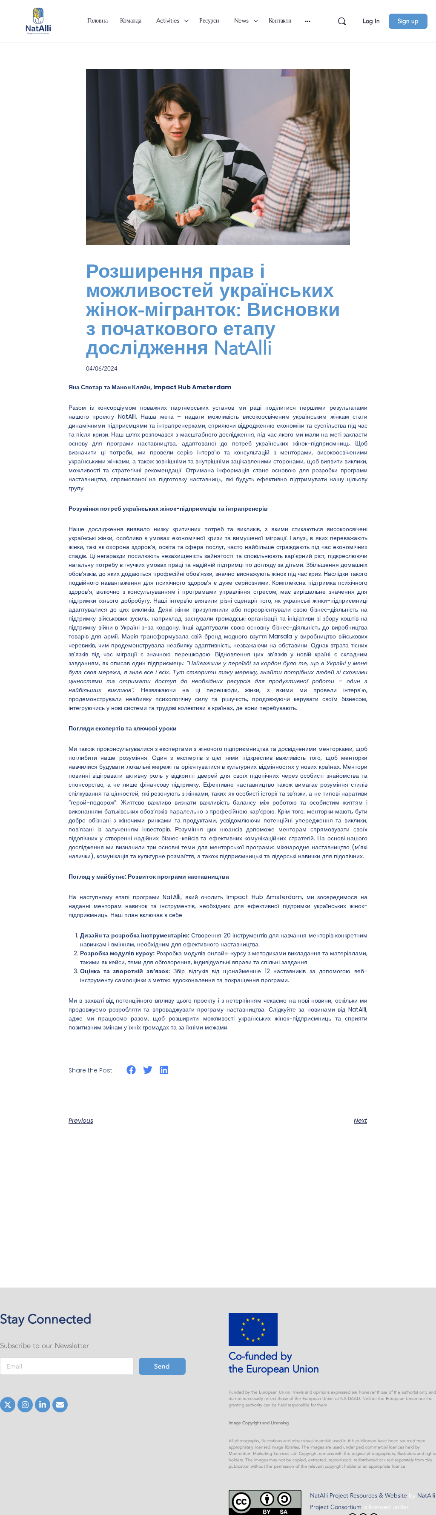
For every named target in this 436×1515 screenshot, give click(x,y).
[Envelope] (60, 1404)
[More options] (307, 21)
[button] (131, 1070)
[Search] (341, 21)
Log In (371, 21)
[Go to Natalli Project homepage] (38, 20)
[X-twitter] (7, 1404)
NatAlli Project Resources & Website (359, 1496)
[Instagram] (25, 1404)
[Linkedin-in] (42, 1404)
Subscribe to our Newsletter (44, 1346)
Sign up (408, 21)
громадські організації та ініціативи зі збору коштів (287, 618)
